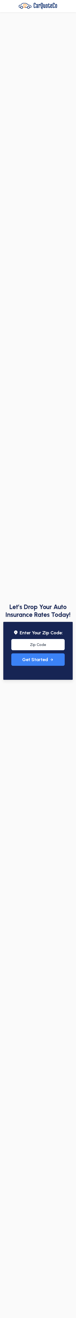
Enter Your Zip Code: (41, 632)
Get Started (35, 659)
